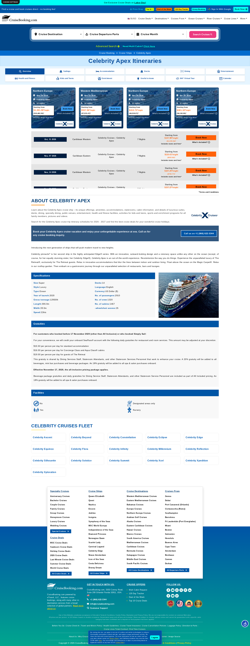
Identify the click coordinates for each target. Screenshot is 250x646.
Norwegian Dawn (97, 538)
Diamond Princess (97, 534)
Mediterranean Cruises (137, 542)
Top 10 (149, 9)
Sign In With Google (221, 9)
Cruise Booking (107, 53)
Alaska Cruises (134, 521)
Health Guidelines (111, 626)
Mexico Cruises (134, 534)
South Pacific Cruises (137, 563)
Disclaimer (162, 637)
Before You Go (58, 626)
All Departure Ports (176, 570)
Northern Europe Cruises (139, 513)
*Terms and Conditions (209, 192)
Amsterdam (170, 551)
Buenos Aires (171, 542)
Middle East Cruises (136, 559)
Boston (168, 530)
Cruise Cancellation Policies (154, 626)
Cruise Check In (73, 626)
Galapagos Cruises (136, 555)
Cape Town (170, 547)
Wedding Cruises (58, 526)
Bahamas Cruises (135, 505)
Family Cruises (57, 509)
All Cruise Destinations (139, 570)
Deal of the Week (164, 9)
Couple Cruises (57, 505)
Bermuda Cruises (135, 551)
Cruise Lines (230, 18)
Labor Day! (140, 2)
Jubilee (92, 513)
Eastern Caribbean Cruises (139, 526)
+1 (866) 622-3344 (97, 599)
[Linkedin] (190, 590)
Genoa (168, 496)
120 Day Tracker (136, 593)
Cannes (168, 559)
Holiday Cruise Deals (60, 551)
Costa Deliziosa (96, 563)
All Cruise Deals (59, 574)
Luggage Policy (174, 626)
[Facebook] (168, 590)
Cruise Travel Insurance (130, 626)
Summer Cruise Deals (60, 564)
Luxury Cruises (57, 521)
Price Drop (138, 9)
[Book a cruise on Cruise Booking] (19, 18)
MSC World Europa (98, 526)
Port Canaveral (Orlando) (177, 505)
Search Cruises (201, 34)
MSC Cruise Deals (58, 543)
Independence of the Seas (101, 530)
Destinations (161, 18)
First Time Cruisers (137, 629)
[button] (58, 34)
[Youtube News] (172, 596)
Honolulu (169, 538)
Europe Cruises (134, 509)
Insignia (92, 517)
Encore (92, 509)
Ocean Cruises (195, 18)
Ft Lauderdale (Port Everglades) (180, 521)
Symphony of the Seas (99, 521)
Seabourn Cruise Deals (61, 547)
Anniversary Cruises (60, 496)
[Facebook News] (168, 596)
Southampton (171, 513)
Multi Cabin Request (138, 590)
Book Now (240, 9)
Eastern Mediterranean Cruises (141, 500)
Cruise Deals (144, 18)
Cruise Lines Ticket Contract (116, 629)
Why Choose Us (85, 637)
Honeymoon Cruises (60, 517)
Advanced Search (106, 46)
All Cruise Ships (97, 573)
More (242, 18)
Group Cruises (57, 513)
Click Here (149, 46)
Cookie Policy (120, 642)
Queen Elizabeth (96, 496)
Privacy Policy (184, 643)
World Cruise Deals (59, 568)
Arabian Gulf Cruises (137, 517)
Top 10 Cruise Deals (138, 601)
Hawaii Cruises (134, 530)
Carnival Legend (96, 547)
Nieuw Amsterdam (97, 555)
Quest (91, 500)
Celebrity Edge (96, 551)
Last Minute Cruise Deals (62, 559)
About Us (73, 637)
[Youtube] (172, 590)
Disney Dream (95, 568)
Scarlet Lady (95, 542)
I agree (154, 637)
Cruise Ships (125, 53)
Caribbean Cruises (136, 547)
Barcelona (170, 517)
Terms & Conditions (165, 643)
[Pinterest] (185, 590)
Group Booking (198, 9)
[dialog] (10, 2)
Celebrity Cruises (106, 138)
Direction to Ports (189, 626)
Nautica (92, 505)
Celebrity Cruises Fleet (62, 425)
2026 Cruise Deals (58, 555)
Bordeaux (169, 555)
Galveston (170, 534)
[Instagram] (177, 590)
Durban (168, 563)
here (100, 640)
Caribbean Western (81, 139)
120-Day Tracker (181, 9)
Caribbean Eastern (82, 156)
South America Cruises (138, 538)
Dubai (168, 500)
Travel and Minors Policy (91, 626)
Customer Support (98, 608)
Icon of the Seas (96, 559)
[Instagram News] (177, 596)
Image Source (174, 637)
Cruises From (177, 18)
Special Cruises (59, 531)
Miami (168, 526)
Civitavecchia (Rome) (175, 509)
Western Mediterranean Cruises (142, 496)
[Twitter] (181, 590)
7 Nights (141, 139)
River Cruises (213, 18)
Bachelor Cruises (58, 500)
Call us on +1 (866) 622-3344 (199, 233)
